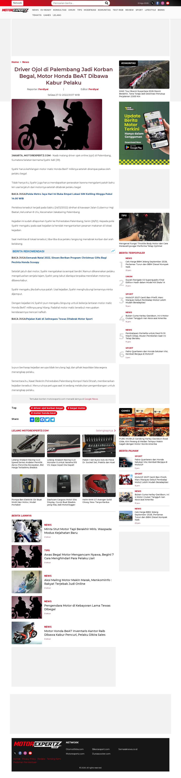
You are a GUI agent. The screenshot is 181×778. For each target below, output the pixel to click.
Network (17, 3)
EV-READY (46, 10)
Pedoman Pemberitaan (25, 762)
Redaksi (41, 759)
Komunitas (104, 10)
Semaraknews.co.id (127, 749)
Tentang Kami (54, 759)
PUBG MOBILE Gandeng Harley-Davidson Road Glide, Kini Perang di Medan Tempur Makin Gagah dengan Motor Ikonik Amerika (143, 441)
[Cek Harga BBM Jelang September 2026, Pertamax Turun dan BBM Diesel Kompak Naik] (125, 516)
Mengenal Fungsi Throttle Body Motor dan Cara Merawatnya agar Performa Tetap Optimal (143, 244)
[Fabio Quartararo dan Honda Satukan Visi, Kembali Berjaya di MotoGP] (125, 462)
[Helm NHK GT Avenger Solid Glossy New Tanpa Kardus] (99, 483)
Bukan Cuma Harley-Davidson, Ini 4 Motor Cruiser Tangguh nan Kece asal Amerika (147, 317)
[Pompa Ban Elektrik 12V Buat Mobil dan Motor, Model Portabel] (28, 483)
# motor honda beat (43, 413)
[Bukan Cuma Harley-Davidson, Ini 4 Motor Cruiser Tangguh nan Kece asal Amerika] (125, 497)
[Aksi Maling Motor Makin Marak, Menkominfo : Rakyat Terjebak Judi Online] (27, 581)
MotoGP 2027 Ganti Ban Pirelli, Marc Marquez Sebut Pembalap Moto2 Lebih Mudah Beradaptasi (146, 300)
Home (15, 62)
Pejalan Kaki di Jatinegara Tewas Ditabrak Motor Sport (59, 319)
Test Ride (118, 10)
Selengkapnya (104, 430)
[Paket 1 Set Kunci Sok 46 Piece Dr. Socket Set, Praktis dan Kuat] (99, 443)
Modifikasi (90, 10)
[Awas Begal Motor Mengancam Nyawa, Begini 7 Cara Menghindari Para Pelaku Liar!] (27, 556)
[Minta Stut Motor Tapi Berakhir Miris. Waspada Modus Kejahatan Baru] (27, 530)
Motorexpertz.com (75, 754)
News (35, 10)
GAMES (47, 15)
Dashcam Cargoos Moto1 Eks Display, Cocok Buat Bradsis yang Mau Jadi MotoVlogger (62, 502)
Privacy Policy (29, 759)
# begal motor (76, 408)
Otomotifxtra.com (75, 749)
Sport (139, 10)
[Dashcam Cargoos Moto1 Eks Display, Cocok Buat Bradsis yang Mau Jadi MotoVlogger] (63, 483)
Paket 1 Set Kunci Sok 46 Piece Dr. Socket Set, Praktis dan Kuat (98, 461)
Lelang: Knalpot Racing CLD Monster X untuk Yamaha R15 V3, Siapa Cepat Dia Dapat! (62, 462)
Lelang (57, 15)
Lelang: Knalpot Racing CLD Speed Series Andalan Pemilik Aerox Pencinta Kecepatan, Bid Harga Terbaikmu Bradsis (27, 464)
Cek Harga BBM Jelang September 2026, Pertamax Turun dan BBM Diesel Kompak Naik (147, 264)
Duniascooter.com (101, 754)
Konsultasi (59, 10)
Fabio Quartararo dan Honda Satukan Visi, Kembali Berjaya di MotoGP (147, 352)
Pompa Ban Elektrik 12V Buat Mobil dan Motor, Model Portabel (27, 502)
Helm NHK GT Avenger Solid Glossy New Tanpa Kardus (97, 500)
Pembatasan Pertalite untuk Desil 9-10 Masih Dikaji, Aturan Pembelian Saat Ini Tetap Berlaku (146, 336)
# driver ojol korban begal (47, 408)
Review (129, 10)
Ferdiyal (43, 89)
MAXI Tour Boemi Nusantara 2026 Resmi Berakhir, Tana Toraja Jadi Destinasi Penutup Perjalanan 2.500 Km (142, 94)
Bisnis (161, 10)
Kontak (16, 759)
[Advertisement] (90, 36)
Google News (91, 399)
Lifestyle (150, 10)
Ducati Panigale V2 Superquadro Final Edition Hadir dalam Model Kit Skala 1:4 (145, 281)
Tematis (36, 15)
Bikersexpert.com (101, 749)
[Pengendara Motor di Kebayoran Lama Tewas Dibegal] (27, 607)
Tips (79, 10)
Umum (71, 10)
